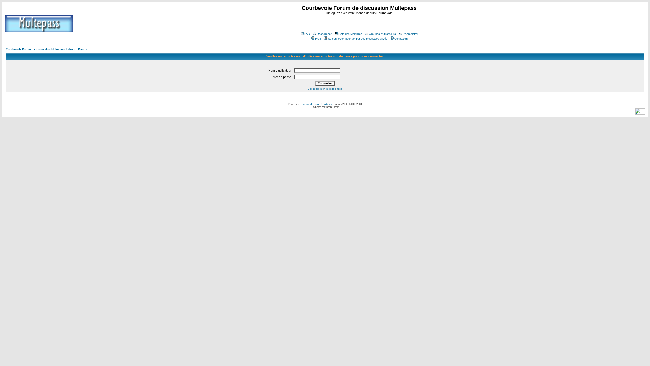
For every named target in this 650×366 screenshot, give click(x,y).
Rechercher (324, 33)
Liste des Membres (350, 33)
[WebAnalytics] (640, 113)
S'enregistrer (410, 33)
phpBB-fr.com (332, 106)
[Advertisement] (359, 22)
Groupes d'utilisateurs (382, 33)
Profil (318, 38)
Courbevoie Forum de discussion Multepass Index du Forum (46, 49)
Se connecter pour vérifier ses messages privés (357, 38)
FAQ (307, 33)
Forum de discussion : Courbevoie (316, 104)
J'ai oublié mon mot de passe (325, 88)
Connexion (401, 38)
